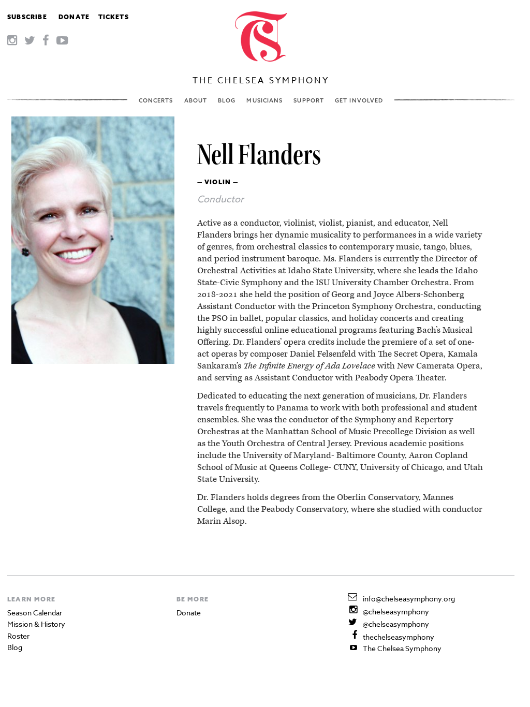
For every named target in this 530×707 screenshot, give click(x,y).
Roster (18, 636)
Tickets (113, 17)
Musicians (264, 100)
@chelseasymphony (396, 611)
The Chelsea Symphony (261, 81)
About (196, 100)
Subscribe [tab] (27, 17)
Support (308, 100)
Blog (226, 100)
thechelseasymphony (398, 637)
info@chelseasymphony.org (409, 598)
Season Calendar (34, 612)
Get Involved (359, 100)
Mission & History (36, 624)
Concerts (156, 100)
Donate (74, 17)
